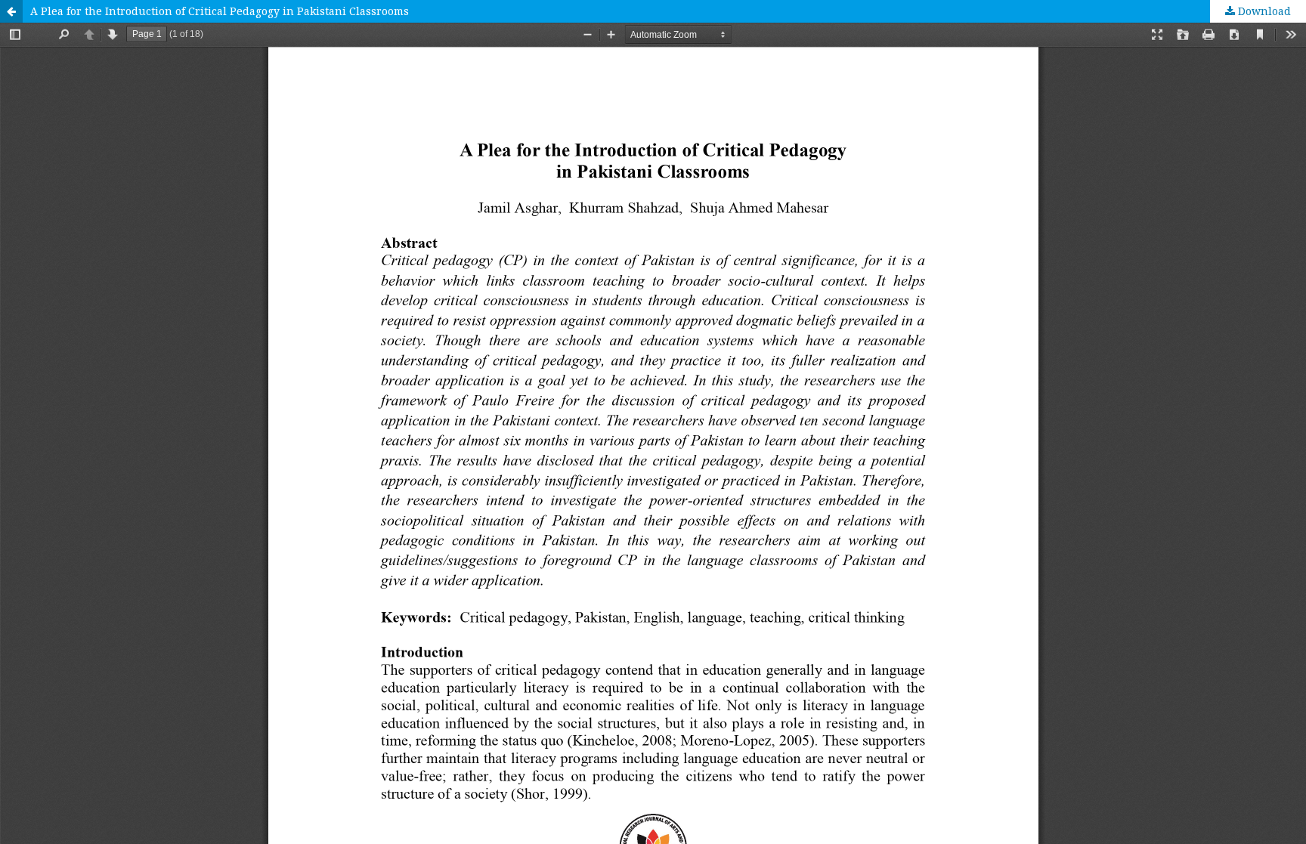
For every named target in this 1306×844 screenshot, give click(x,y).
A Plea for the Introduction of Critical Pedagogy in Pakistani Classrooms (219, 11)
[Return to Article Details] (11, 11)
